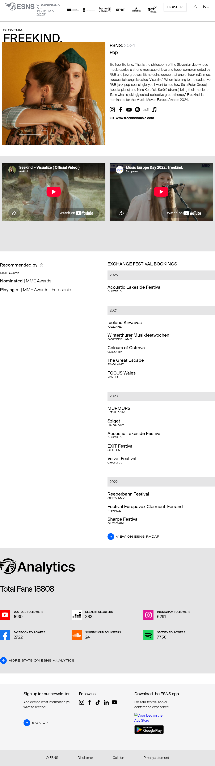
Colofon (118, 758)
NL (206, 7)
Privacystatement (156, 758)
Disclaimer (85, 758)
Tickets (175, 7)
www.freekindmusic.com (135, 118)
